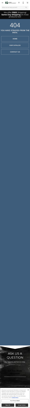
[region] (15, 398)
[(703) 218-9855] (23, 3)
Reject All (8, 405)
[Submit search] (26, 7)
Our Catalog (15, 45)
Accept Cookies (22, 405)
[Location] (19, 3)
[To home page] (10, 2)
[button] (2, 3)
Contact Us (15, 52)
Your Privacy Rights (15, 400)
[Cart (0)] (27, 3)
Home (15, 39)
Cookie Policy (15, 397)
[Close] (28, 390)
